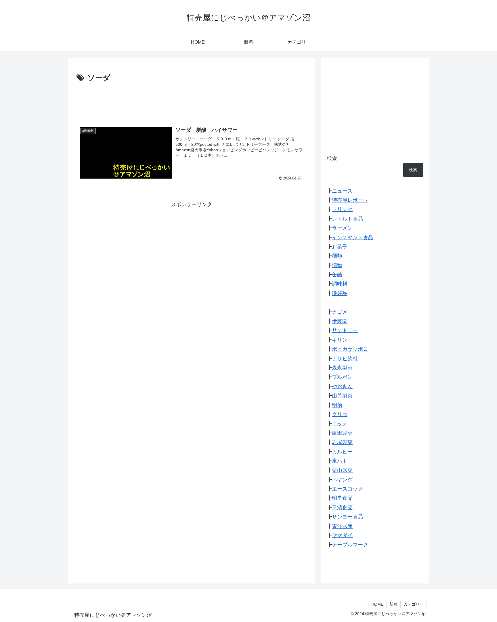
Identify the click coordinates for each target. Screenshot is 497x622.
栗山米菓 (342, 470)
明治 (337, 405)
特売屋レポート (350, 200)
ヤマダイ (342, 536)
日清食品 (342, 507)
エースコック (347, 489)
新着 (393, 604)
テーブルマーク (350, 545)
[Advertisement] (192, 100)
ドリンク (342, 210)
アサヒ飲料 (345, 358)
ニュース (342, 191)
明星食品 (342, 498)
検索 (332, 158)
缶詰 (337, 275)
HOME (377, 604)
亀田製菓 (342, 433)
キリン (339, 340)
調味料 (339, 284)
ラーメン (342, 228)
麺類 (337, 256)
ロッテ (339, 424)
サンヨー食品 (347, 517)
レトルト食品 (347, 219)
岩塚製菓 (342, 442)
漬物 (337, 265)
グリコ (339, 415)
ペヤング (342, 480)
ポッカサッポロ (350, 349)
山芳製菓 (342, 396)
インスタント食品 (352, 237)
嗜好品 (339, 293)
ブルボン (342, 377)
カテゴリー (414, 604)
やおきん (342, 386)
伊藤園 (339, 321)
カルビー (342, 452)
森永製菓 (342, 368)
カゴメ (339, 312)
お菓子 (339, 247)
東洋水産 (342, 526)
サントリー (345, 331)
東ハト (339, 461)
